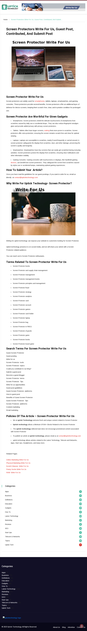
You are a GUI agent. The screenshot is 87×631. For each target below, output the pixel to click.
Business (8, 496)
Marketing (8, 520)
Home (5, 19)
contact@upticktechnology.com (26, 177)
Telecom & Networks (12, 536)
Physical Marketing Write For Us (18, 463)
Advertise (71, 627)
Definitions (9, 500)
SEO (6, 528)
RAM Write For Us (13, 472)
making (46, 130)
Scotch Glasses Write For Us (17, 466)
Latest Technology (11, 516)
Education (8, 504)
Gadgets (8, 508)
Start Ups (8, 532)
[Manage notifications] (81, 626)
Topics (7, 541)
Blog (64, 627)
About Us (56, 627)
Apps (7, 491)
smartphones (40, 101)
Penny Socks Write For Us (16, 469)
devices (13, 162)
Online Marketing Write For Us (17, 460)
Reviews (8, 524)
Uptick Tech (9, 545)
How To (8, 512)
